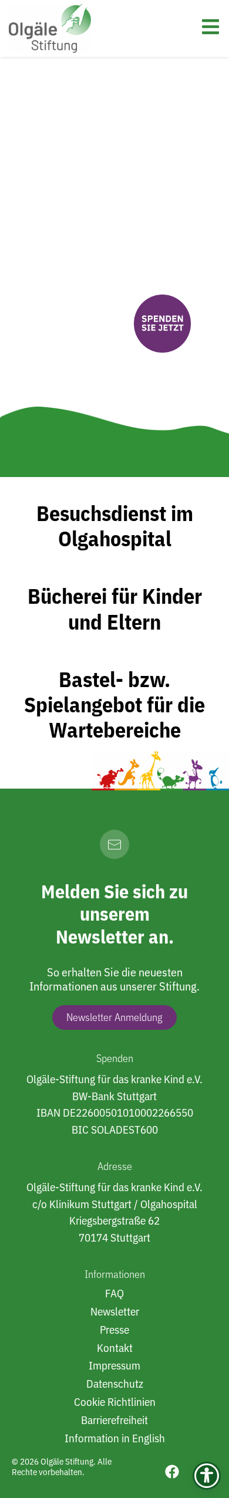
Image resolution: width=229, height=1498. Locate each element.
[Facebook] (172, 1472)
